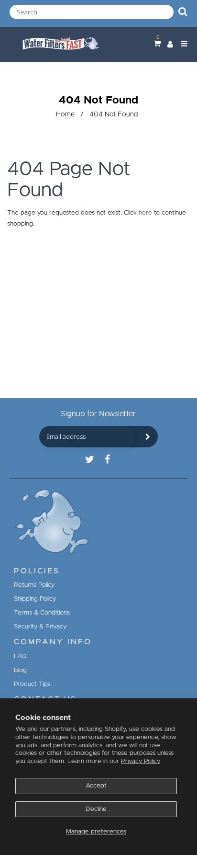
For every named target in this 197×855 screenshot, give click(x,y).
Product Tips (32, 684)
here (145, 213)
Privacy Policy (140, 761)
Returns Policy (34, 585)
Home (65, 114)
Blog (20, 670)
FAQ (20, 656)
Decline (96, 809)
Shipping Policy (35, 599)
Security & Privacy (40, 627)
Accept (96, 786)
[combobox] (92, 12)
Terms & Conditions (42, 613)
